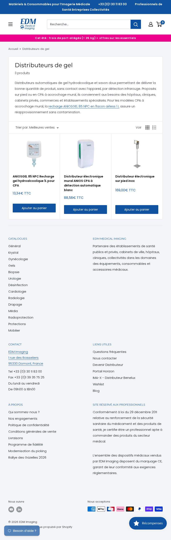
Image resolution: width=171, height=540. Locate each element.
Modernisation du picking (27, 451)
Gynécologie (18, 259)
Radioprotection (20, 317)
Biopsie (13, 272)
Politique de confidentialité (28, 425)
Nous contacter (105, 358)
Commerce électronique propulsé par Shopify (40, 527)
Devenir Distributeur (108, 365)
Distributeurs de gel (35, 49)
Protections (17, 324)
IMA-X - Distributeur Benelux (114, 377)
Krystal (13, 252)
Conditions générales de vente (32, 431)
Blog (96, 390)
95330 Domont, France (25, 363)
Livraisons (15, 438)
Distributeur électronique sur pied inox (135, 178)
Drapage (15, 304)
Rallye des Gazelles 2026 (27, 457)
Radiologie (16, 298)
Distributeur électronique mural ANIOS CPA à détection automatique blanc (83, 183)
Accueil (13, 49)
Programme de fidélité (25, 444)
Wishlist (98, 384)
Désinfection (18, 285)
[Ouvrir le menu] (10, 24)
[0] (159, 24)
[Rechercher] (136, 24)
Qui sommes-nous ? (24, 412)
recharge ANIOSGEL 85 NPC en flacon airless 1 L (83, 106)
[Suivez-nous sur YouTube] (11, 509)
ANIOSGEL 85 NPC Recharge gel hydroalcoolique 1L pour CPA (34, 181)
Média (13, 311)
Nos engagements (22, 418)
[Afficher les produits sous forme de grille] (147, 127)
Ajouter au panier (34, 208)
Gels (11, 265)
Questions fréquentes (109, 352)
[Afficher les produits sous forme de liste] (154, 127)
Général (14, 246)
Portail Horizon (103, 371)
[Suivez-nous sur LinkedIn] (19, 509)
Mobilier (14, 330)
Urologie (14, 278)
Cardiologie (17, 291)
